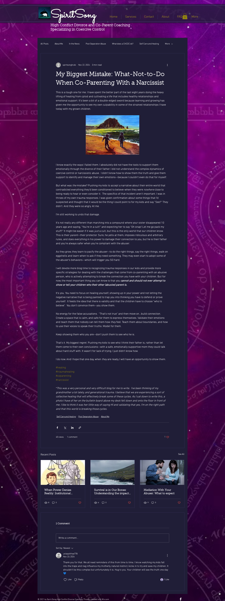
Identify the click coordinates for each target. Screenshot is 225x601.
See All (181, 454)
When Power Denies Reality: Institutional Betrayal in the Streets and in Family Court (61, 492)
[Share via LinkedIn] (72, 427)
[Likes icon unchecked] (65, 580)
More (167, 44)
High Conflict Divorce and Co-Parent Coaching (90, 25)
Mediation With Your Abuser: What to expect (159, 492)
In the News (74, 44)
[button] (185, 16)
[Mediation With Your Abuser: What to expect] (162, 472)
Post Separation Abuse (96, 44)
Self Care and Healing (149, 44)
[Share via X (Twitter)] (64, 427)
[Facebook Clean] (180, 599)
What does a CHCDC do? (122, 44)
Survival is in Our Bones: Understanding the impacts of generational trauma (112, 492)
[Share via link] (79, 427)
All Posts (45, 44)
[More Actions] (167, 555)
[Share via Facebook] (57, 427)
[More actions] (167, 65)
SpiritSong (73, 15)
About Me (59, 44)
